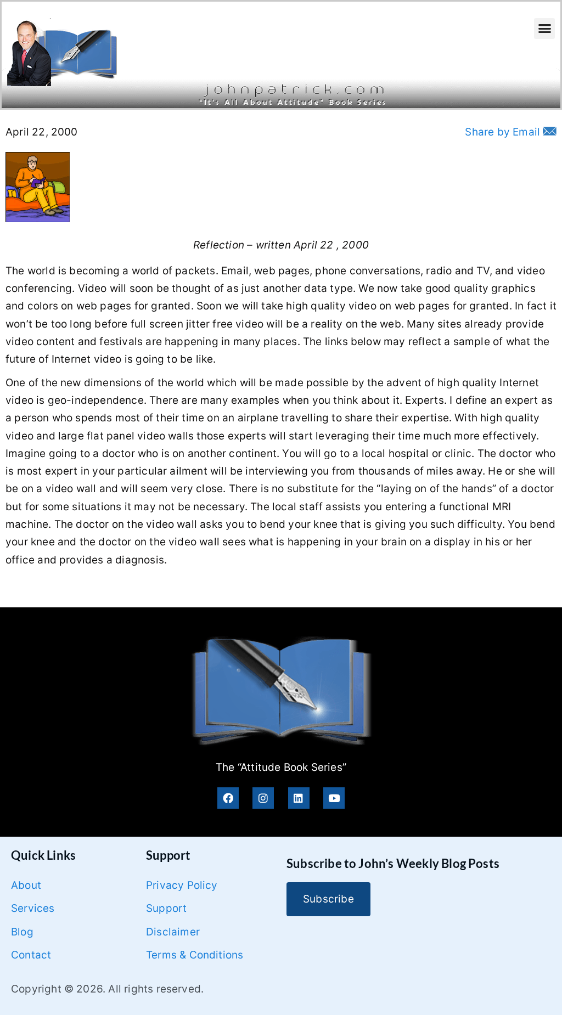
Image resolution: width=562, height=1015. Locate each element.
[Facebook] (228, 798)
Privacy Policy (182, 885)
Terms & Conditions (194, 955)
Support (166, 908)
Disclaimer (173, 932)
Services (33, 908)
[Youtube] (334, 798)
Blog (22, 932)
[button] (544, 28)
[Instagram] (263, 798)
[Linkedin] (299, 798)
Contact (31, 955)
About (26, 885)
